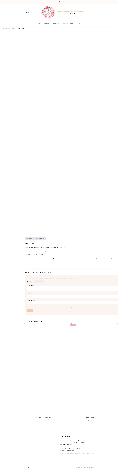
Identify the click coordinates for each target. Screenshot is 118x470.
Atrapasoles (56, 23)
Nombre (29, 293)
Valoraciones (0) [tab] (40, 238)
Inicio (39, 23)
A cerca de (46, 23)
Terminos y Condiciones (89, 467)
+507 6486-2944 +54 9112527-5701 (71, 448)
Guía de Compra (59, 1)
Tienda (78, 23)
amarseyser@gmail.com (68, 450)
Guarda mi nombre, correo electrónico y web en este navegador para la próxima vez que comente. (53, 307)
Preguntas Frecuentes (68, 23)
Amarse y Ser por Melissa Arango (70, 11)
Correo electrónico (32, 300)
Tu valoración (30, 285)
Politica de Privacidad (80, 467)
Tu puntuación (30, 281)
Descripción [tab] (29, 238)
